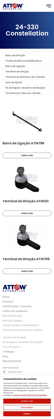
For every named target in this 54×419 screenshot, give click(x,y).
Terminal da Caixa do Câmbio (23, 93)
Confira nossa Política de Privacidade (30, 395)
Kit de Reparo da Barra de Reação (25, 87)
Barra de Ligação (15, 66)
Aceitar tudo (27, 401)
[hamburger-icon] (48, 6)
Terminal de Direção (17, 71)
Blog (5, 356)
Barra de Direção (15, 55)
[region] (27, 397)
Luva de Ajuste (13, 82)
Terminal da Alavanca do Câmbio (25, 77)
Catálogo (8, 351)
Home (6, 296)
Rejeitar (27, 413)
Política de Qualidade (15, 311)
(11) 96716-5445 (15, 372)
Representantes (12, 361)
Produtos (8, 301)
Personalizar (27, 407)
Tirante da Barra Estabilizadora (23, 60)
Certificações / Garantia (17, 306)
